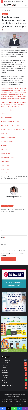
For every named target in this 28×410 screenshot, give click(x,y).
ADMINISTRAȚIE (6, 360)
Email (3, 237)
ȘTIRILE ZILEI (5, 362)
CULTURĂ (4, 367)
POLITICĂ (9, 10)
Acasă (4, 10)
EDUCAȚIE (4, 370)
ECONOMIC (5, 382)
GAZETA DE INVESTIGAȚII (8, 385)
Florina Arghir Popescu (8, 29)
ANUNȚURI (5, 372)
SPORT (4, 380)
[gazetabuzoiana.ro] (10, 5)
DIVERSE (4, 387)
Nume (3, 230)
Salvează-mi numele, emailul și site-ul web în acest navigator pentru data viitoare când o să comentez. (13, 253)
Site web (3, 244)
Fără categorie (5, 375)
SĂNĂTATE (4, 377)
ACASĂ (3, 399)
